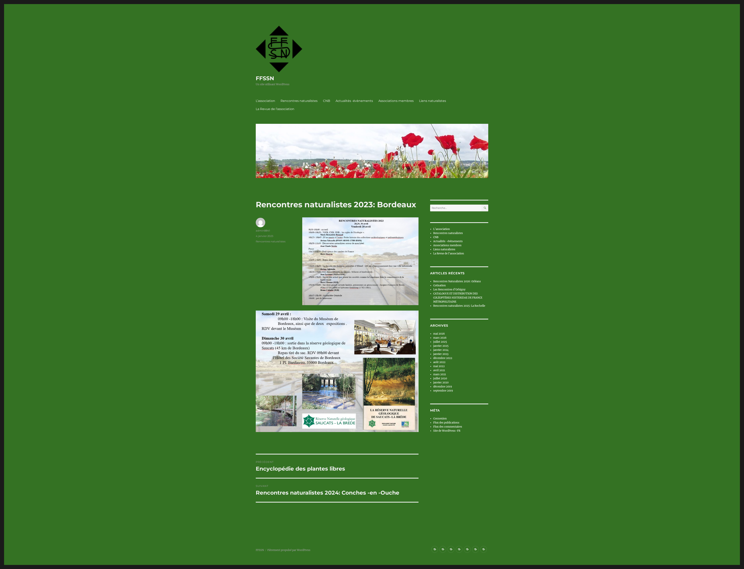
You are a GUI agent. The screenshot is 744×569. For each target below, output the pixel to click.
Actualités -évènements (354, 101)
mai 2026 (439, 333)
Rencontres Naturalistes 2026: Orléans (457, 281)
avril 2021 (439, 370)
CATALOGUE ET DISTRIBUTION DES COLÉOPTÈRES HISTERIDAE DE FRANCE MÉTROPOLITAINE (457, 297)
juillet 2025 (440, 341)
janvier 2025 (441, 346)
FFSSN (265, 78)
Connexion (440, 418)
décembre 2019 (442, 386)
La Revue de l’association (275, 109)
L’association (265, 101)
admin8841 (263, 230)
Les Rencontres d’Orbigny (449, 289)
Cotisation (439, 285)
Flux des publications (446, 422)
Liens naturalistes (432, 101)
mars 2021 (439, 374)
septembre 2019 (443, 390)
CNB (326, 101)
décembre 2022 (442, 358)
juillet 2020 (440, 378)
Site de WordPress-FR (446, 430)
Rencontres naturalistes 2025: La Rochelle (459, 305)
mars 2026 (440, 337)
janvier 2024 (441, 350)
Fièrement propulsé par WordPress (288, 550)
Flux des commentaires (447, 426)
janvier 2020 (441, 382)
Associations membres (396, 101)
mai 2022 (439, 366)
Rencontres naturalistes (299, 101)
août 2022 (439, 362)
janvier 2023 (440, 354)
